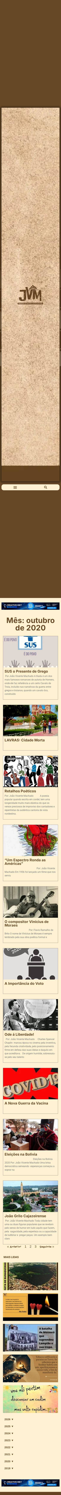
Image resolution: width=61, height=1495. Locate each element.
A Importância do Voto (24, 983)
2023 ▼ (9, 1440)
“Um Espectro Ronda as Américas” (25, 862)
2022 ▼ (9, 1447)
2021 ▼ (9, 1454)
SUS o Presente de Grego (26, 671)
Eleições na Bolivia (21, 1154)
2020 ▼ (9, 1461)
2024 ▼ (9, 1433)
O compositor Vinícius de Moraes (27, 923)
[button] (15, 487)
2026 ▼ (9, 1419)
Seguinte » (47, 1246)
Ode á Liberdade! (19, 1034)
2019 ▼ (9, 1468)
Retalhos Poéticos (20, 791)
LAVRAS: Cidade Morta (25, 740)
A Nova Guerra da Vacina (26, 1103)
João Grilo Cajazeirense (25, 1216)
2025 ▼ (9, 1426)
